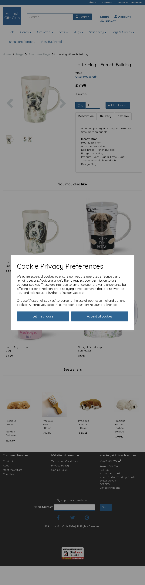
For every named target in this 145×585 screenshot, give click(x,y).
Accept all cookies (99, 316)
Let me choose (43, 316)
